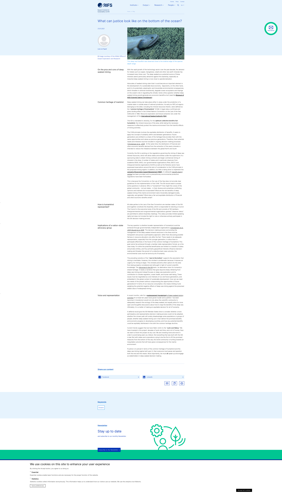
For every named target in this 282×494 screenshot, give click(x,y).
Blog (134, 11)
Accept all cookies (244, 490)
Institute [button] (133, 5)
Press (177, 1)
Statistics (35, 479)
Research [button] (158, 5)
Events (172, 1)
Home (128, 11)
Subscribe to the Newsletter (108, 450)
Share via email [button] (167, 383)
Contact (182, 1)
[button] (174, 383)
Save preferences (38, 486)
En (182, 5)
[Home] (105, 5)
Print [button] (181, 383)
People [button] (171, 5)
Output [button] (145, 5)
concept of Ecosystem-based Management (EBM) (144, 172)
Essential (35, 472)
